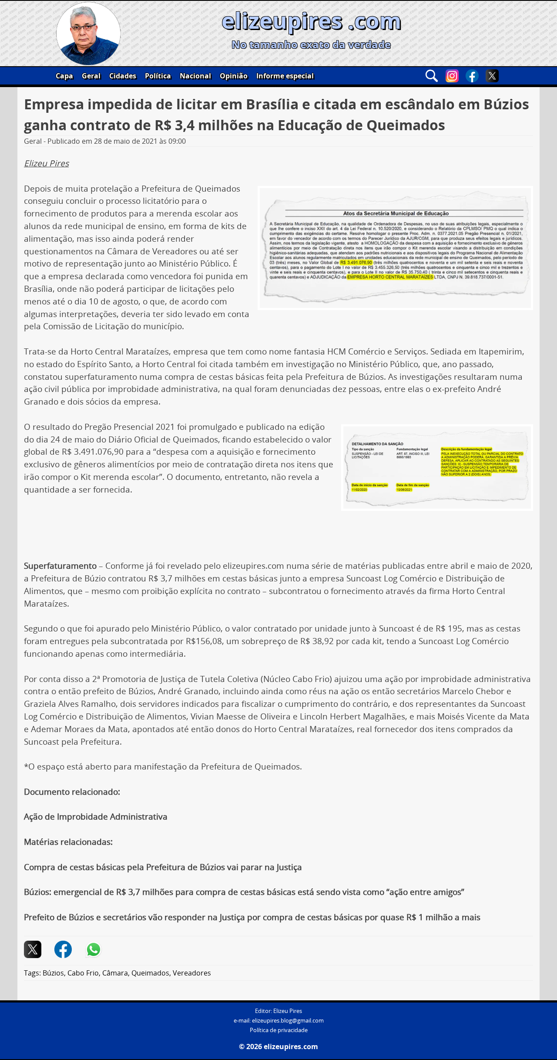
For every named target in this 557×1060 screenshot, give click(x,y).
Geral (91, 76)
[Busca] (431, 75)
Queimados (150, 973)
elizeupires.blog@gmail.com (288, 1020)
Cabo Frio (83, 973)
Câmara (115, 973)
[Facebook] (472, 75)
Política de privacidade (279, 1030)
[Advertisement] (278, 534)
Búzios (53, 973)
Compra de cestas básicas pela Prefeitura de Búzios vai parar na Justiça (163, 867)
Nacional (195, 76)
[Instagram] (452, 75)
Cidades (122, 76)
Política (158, 76)
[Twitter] (492, 75)
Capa (64, 76)
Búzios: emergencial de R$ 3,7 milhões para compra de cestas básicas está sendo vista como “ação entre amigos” (244, 892)
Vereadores (192, 973)
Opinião (234, 76)
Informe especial (285, 76)
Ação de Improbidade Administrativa (96, 816)
